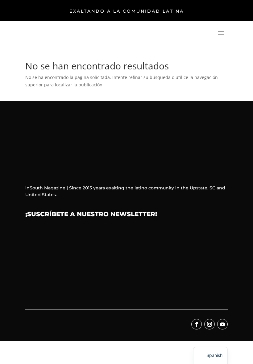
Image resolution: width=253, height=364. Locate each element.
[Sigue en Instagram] (209, 324)
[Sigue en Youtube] (222, 324)
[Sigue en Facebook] (196, 324)
